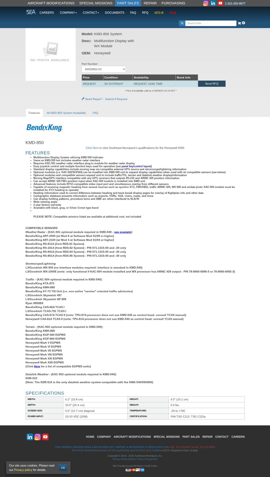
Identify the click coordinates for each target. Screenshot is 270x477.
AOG (172, 12)
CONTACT (222, 436)
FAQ (133, 12)
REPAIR (150, 3)
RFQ (145, 12)
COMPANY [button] (67, 12)
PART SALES (128, 3)
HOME (90, 436)
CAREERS (47, 12)
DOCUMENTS (114, 12)
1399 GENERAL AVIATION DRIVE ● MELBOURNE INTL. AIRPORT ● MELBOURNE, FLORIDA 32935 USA (111, 447)
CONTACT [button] (90, 12)
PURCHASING (173, 3)
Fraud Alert (151, 459)
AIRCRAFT (132, 436)
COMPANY (104, 436)
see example (122, 232)
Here (37, 366)
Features (34, 112)
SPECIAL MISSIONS (95, 3)
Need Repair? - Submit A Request (105, 99)
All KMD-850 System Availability (66, 112)
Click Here (92, 147)
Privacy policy (23, 469)
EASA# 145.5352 (107, 450)
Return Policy (136, 459)
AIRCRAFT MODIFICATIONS (51, 3)
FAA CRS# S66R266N (84, 450)
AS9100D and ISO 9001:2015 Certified (140, 450)
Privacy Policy (120, 459)
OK (63, 467)
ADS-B (158, 12)
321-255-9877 (184, 447)
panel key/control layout (136, 166)
